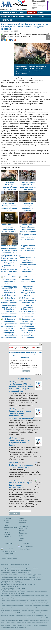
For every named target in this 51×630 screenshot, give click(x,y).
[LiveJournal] (12, 39)
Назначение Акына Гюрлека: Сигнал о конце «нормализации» (21, 485)
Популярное (7, 524)
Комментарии (6, 20)
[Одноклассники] (7, 39)
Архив (21, 540)
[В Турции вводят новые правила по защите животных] (28, 234)
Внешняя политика (19, 363)
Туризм (40, 12)
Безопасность (25, 16)
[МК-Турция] (15, 5)
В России (6, 522)
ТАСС (27, 163)
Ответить (25, 371)
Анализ (6, 531)
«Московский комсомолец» (10, 570)
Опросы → (37, 374)
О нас (21, 535)
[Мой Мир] (10, 39)
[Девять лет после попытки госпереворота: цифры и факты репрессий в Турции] (10, 213)
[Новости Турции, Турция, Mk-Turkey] (25, 546)
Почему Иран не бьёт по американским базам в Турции (19, 442)
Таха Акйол (13, 463)
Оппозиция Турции (18, 163)
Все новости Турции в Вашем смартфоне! (15, 564)
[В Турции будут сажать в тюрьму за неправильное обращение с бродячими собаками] (28, 298)
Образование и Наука (10, 527)
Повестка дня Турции (17, 480)
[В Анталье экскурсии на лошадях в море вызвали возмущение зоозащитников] (28, 277)
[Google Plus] (15, 39)
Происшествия (39, 16)
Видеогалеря (23, 522)
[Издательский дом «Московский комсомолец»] (9, 551)
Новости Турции (6, 163)
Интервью (7, 532)
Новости (13, 12)
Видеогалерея (8, 538)
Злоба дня (7, 534)
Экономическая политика (22, 361)
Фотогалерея (7, 536)
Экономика (5, 16)
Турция (32, 163)
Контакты (22, 537)
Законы (14, 161)
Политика (22, 12)
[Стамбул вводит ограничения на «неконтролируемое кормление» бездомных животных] (28, 171)
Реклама (21, 538)
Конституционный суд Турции (28, 161)
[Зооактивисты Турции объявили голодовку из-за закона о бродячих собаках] (28, 213)
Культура (14, 16)
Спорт (5, 529)
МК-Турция (5, 12)
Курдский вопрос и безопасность (25, 368)
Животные (7, 161)
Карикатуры (22, 524)
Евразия (6, 520)
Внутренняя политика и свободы (24, 365)
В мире (6, 525)
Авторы (21, 530)
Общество (32, 12)
